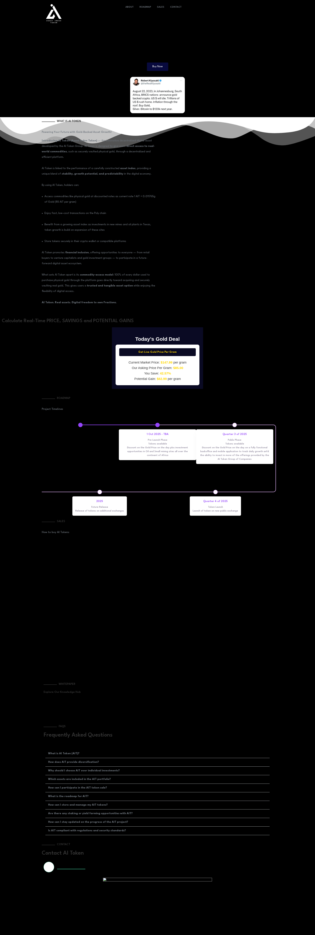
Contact (176, 7)
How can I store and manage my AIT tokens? (78, 805)
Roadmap (145, 7)
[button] (157, 753)
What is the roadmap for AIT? (68, 796)
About (129, 7)
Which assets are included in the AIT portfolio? (79, 779)
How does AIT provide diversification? (73, 762)
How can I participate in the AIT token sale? (77, 787)
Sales (160, 7)
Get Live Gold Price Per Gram (157, 352)
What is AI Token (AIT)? (63, 753)
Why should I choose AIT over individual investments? (84, 770)
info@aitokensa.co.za (71, 867)
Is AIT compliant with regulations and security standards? (87, 830)
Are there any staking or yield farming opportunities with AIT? (90, 813)
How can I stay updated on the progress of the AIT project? (88, 822)
